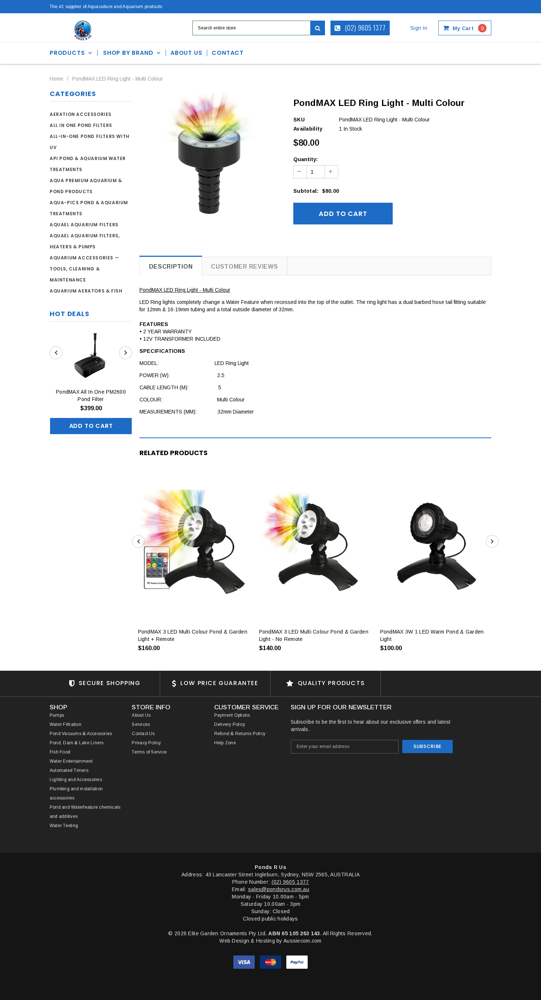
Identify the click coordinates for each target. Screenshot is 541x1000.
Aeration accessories (81, 114)
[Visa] (244, 962)
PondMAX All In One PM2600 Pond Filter (91, 395)
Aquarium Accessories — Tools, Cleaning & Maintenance (84, 269)
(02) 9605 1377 (364, 27)
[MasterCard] (271, 962)
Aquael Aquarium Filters (84, 224)
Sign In (418, 28)
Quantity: (305, 159)
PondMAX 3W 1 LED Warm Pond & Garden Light (432, 635)
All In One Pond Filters (81, 125)
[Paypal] (297, 962)
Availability (307, 129)
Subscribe (427, 746)
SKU (299, 120)
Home (56, 79)
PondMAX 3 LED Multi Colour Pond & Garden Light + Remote (192, 635)
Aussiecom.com (302, 941)
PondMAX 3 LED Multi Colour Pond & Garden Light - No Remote (313, 635)
